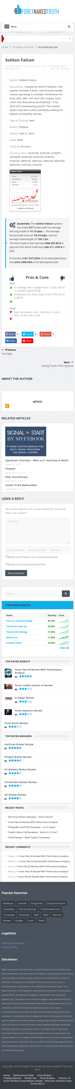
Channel (22, 903)
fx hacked (9, 914)
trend (41, 920)
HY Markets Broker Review (20, 769)
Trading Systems (59, 66)
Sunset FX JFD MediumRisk (21, 485)
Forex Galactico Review (28, 710)
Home (6, 1075)
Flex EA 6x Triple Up (16, 626)
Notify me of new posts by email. (27, 564)
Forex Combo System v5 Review (34, 685)
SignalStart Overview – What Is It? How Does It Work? (36, 460)
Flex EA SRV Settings (16, 631)
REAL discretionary (16, 477)
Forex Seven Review (16, 723)
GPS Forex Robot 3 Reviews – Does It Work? (30, 816)
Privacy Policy (9, 947)
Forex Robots (44, 1075)
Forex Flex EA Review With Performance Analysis (38, 671)
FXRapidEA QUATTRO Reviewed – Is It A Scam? (31, 827)
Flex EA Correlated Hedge (19, 620)
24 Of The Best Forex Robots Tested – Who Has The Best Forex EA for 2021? (37, 1082)
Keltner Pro (12, 637)
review (7, 920)
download (8, 909)
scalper (19, 920)
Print (56, 68)
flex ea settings (27, 909)
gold (36, 914)
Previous (10, 349)
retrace (57, 914)
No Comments (12, 68)
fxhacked (24, 914)
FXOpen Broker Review (17, 757)
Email (67, 68)
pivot (45, 914)
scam (31, 920)
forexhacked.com (50, 909)
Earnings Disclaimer (13, 943)
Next (67, 362)
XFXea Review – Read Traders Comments (29, 837)
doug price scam (56, 903)
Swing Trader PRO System (57, 366)
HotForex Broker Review (18, 744)
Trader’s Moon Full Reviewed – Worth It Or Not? (32, 832)
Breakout (8, 903)
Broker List (30, 1078)
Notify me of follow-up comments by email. (33, 557)
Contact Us (64, 1078)
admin (19, 66)
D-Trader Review (24, 697)
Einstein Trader (14, 642)
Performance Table (23, 1075)
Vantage (7, 353)
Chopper (10, 468)
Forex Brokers (47, 1078)
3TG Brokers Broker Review (20, 782)
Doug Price (37, 903)
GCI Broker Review (15, 794)
